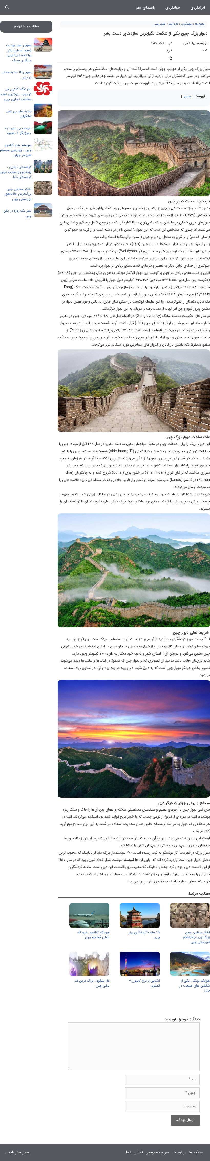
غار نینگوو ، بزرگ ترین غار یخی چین (92, 983)
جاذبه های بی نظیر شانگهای (19, 114)
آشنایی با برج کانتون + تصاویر (144, 983)
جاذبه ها (200, 24)
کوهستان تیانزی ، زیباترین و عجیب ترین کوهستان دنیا (16, 172)
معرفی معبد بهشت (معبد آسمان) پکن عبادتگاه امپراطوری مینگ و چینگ (19, 53)
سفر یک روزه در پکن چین (17, 213)
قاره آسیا (173, 24)
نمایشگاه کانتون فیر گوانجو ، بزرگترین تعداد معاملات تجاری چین (16, 94)
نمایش (187, 96)
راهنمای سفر (145, 8)
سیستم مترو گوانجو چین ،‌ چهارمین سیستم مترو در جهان (16, 150)
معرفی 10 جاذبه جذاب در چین (17, 75)
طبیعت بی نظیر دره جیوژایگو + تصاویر (18, 130)
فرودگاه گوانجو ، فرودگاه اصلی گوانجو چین (93, 935)
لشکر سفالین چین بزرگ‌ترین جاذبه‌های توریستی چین (196, 937)
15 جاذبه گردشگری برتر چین (144, 935)
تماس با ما (134, 1152)
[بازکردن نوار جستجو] (7, 7)
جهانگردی (172, 8)
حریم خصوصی (157, 1152)
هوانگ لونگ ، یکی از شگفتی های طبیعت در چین (194, 985)
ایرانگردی (198, 8)
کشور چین (160, 24)
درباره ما (180, 1152)
